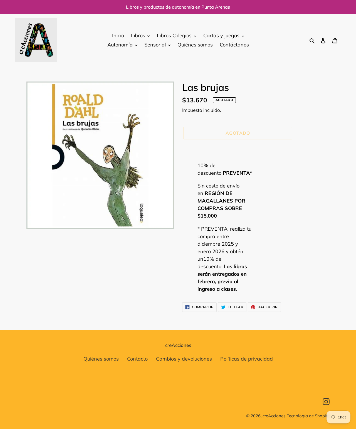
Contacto (137, 359)
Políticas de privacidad (246, 359)
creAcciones (274, 415)
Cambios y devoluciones (184, 359)
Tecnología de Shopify (308, 415)
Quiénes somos (101, 359)
